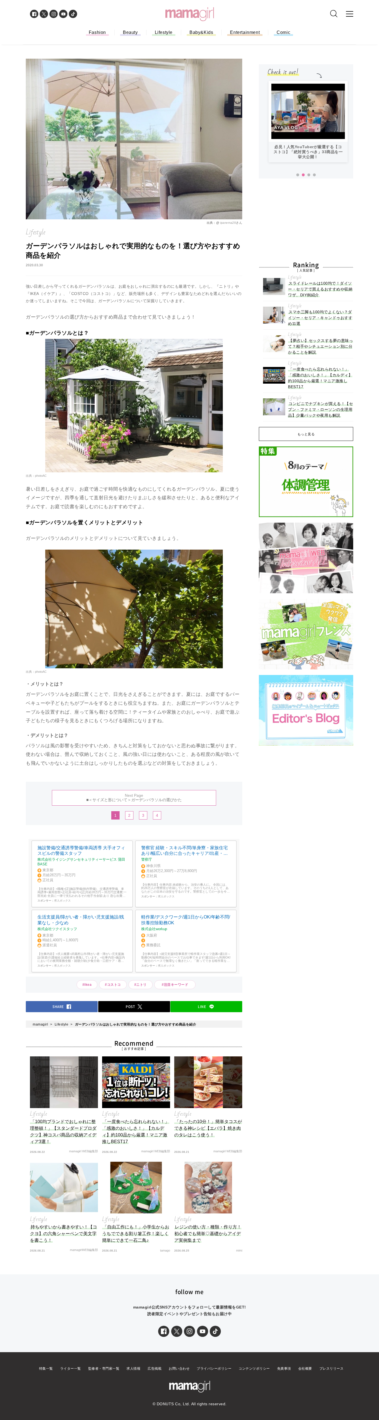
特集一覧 (46, 1369)
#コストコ (113, 985)
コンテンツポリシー (254, 1369)
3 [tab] (309, 175)
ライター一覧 (70, 1369)
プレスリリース (331, 1369)
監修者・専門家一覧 (104, 1369)
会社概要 (305, 1369)
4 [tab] (314, 175)
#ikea (87, 985)
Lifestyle (164, 32)
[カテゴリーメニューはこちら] (349, 14)
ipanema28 (228, 222)
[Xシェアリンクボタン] (176, 1331)
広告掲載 (154, 1369)
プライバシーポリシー (214, 1369)
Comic (283, 32)
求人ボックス (62, 900)
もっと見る (306, 434)
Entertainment (245, 32)
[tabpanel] (308, 121)
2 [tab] (303, 175)
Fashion (97, 32)
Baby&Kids (201, 32)
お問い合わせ (179, 1369)
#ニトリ (140, 985)
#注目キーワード (177, 985)
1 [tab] (298, 175)
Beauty (130, 32)
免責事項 (284, 1369)
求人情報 (133, 1369)
